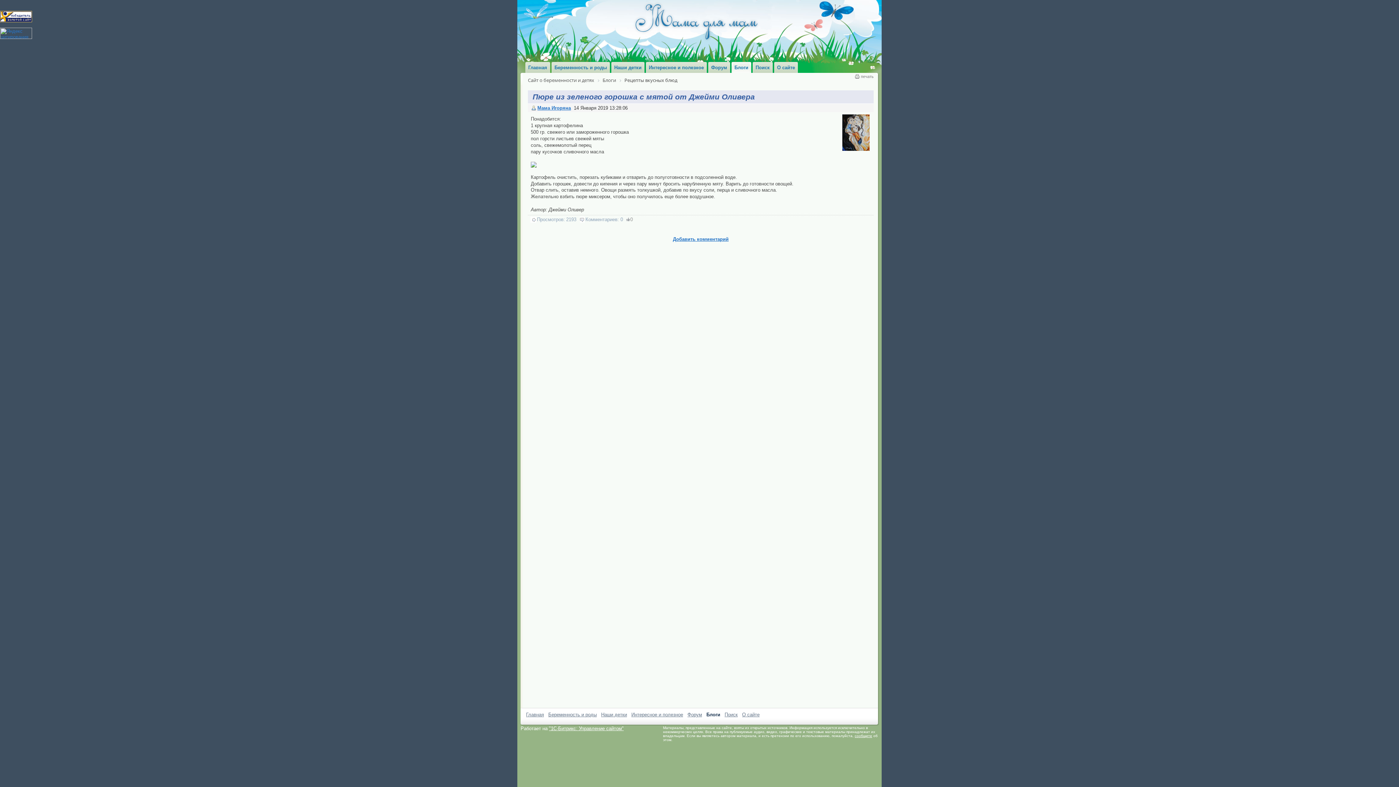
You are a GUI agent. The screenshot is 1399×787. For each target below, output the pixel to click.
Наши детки (614, 714)
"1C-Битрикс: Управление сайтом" (586, 728)
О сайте (751, 714)
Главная (535, 714)
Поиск (731, 714)
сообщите (863, 736)
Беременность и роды (572, 714)
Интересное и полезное (657, 714)
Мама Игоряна (554, 108)
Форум (694, 714)
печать (867, 76)
